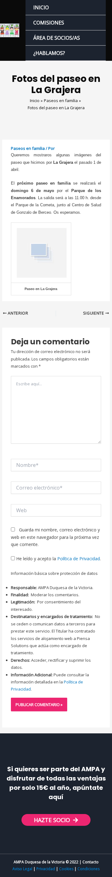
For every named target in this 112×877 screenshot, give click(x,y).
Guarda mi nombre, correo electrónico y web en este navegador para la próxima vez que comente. (55, 537)
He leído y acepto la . (58, 559)
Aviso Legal (22, 868)
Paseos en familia (28, 148)
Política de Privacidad (78, 559)
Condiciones (88, 868)
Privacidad (45, 868)
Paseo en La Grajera (41, 289)
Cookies (66, 868)
